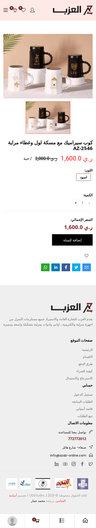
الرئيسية (87, 349)
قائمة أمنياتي (84, 409)
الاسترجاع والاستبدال (79, 378)
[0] (23, 10)
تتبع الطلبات (85, 416)
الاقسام (88, 357)
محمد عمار (38, 501)
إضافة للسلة (72, 240)
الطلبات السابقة (82, 401)
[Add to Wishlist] (86, 256)
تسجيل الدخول (83, 394)
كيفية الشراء (84, 371)
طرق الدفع (86, 364)
